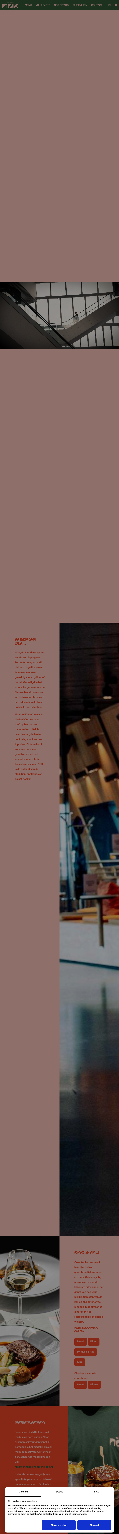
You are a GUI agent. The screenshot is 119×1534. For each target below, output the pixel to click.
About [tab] (96, 1491)
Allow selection (59, 1525)
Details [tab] (59, 1491)
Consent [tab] (23, 1491)
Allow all (94, 1525)
